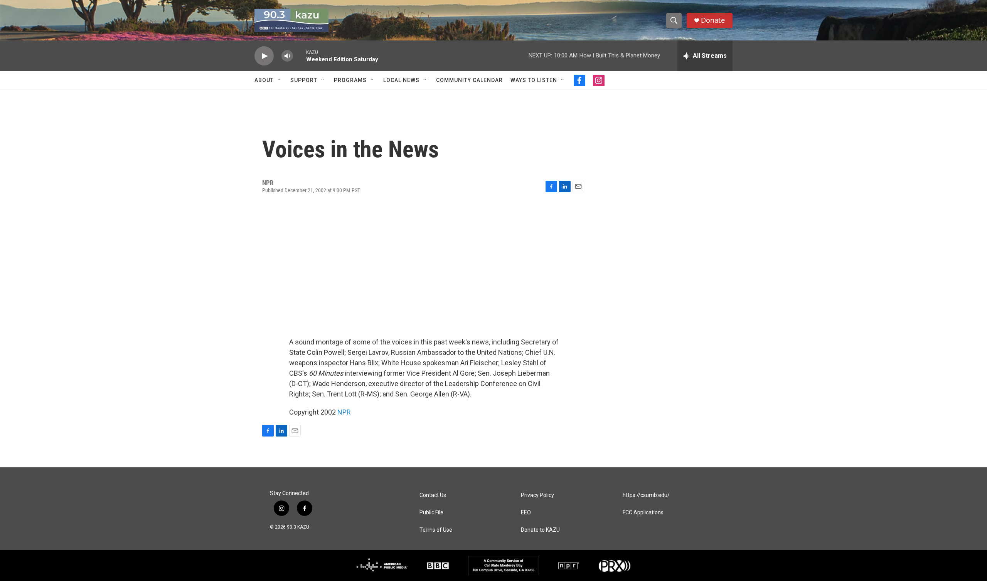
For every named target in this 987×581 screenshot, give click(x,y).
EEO (526, 513)
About (264, 80)
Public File (431, 513)
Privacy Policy (537, 495)
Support (303, 80)
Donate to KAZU (540, 530)
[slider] (299, 56)
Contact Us (432, 495)
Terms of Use (435, 530)
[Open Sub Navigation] (279, 80)
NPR (344, 412)
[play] (264, 56)
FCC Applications (643, 513)
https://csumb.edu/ (646, 495)
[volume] (287, 56)
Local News (401, 80)
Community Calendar (469, 80)
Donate (713, 20)
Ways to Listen (533, 80)
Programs (350, 80)
